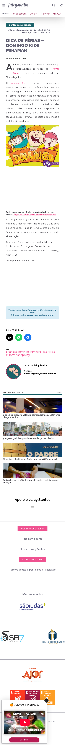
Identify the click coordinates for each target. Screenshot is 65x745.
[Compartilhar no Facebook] (27, 337)
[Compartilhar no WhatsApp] (18, 337)
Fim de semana (18, 14)
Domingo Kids (18, 83)
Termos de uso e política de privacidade (32, 569)
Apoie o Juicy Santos (32, 559)
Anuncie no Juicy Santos (32, 528)
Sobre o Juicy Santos (32, 549)
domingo (23, 351)
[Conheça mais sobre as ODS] (32, 697)
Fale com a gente (33, 538)
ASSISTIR (24, 740)
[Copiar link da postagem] (9, 337)
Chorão (33, 14)
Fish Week (45, 14)
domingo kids (38, 351)
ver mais (58, 393)
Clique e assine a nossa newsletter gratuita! (34, 214)
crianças (11, 351)
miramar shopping (18, 354)
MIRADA (57, 14)
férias (51, 351)
